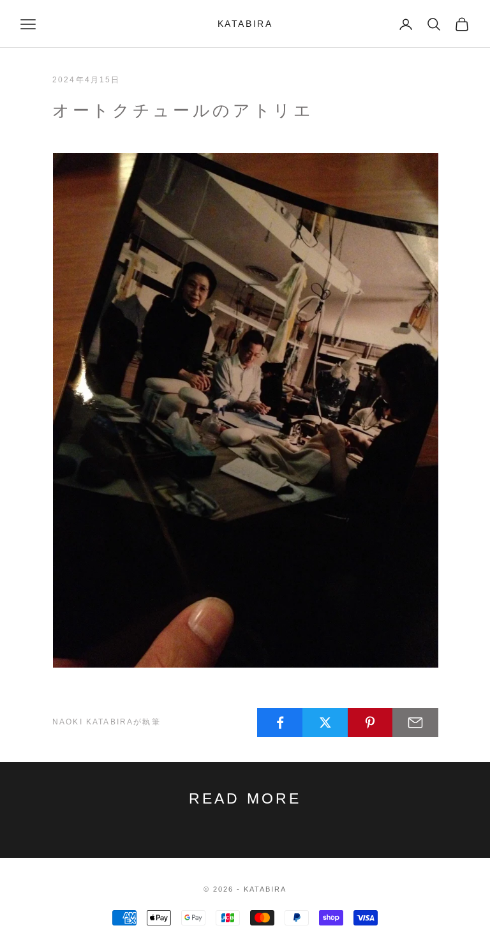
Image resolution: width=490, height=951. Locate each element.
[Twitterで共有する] (325, 722)
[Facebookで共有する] (280, 722)
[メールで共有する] (415, 722)
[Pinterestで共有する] (370, 722)
